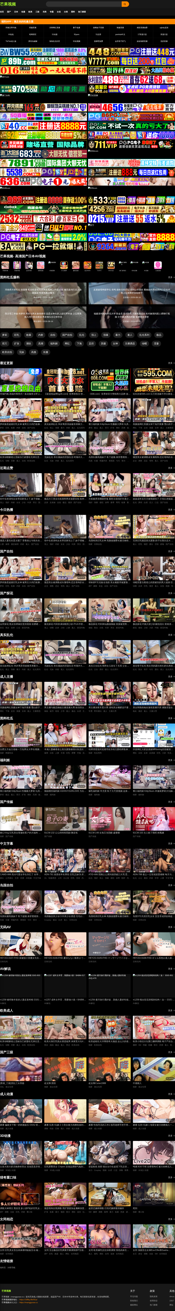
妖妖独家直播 (142, 41)
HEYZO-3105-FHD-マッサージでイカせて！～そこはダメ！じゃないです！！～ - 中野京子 (109, 958)
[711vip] (131, 144)
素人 (129, 335)
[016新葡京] (43, 70)
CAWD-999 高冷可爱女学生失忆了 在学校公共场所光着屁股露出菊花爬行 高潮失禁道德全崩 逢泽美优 (21, 874)
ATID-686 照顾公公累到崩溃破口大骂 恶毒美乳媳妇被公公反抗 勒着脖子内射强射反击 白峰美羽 (110, 874)
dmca (172, 1296)
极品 (158, 335)
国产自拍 (67, 335)
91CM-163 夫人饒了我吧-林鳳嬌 (148, 833)
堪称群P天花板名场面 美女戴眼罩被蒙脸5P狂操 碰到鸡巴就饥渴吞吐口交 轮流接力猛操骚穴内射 (110, 582)
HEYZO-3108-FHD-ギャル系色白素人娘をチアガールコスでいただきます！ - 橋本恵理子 (153, 958)
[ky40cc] (43, 126)
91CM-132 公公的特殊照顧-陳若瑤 (61, 833)
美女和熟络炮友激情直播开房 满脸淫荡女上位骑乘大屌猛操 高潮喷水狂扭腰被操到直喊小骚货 (154, 707)
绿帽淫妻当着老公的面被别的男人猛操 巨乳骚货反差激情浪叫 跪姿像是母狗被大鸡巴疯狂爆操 (154, 582)
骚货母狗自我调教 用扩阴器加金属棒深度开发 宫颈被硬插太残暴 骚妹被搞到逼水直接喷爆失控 (65, 1208)
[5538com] (43, 172)
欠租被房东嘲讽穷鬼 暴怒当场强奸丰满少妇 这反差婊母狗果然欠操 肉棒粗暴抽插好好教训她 (110, 499)
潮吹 (28, 343)
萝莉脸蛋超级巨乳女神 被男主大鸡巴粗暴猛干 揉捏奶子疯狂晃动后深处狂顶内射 (21, 424)
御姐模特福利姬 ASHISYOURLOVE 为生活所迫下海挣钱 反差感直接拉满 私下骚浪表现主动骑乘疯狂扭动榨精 (65, 791)
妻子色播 (76, 28)
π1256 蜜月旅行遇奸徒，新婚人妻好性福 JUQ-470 (108, 1000)
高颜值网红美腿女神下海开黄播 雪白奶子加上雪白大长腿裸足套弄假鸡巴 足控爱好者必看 (154, 424)
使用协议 (154, 1301)
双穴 (4, 343)
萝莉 (4, 335)
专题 (52, 12)
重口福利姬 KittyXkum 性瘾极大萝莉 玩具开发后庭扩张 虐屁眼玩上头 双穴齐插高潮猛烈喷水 (110, 424)
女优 (59, 12)
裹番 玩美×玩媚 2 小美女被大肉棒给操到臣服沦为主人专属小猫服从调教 (65, 1125)
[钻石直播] (131, 181)
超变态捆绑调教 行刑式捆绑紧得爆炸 (106, 1208)
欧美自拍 (7, 352)
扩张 (16, 343)
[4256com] (131, 209)
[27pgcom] (131, 135)
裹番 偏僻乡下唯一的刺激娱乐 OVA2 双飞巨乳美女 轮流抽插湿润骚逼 (20, 1125)
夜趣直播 (32, 28)
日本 (16, 12)
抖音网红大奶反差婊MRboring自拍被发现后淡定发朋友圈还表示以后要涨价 (153, 749)
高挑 (33, 352)
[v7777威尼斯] (131, 61)
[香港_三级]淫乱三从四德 (12, 1083)
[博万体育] (43, 52)
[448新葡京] (131, 52)
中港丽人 (137, 1083)
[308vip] (43, 144)
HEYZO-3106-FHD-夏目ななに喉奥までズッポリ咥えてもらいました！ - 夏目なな (64, 958)
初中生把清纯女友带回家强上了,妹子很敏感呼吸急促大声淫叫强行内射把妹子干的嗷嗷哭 (21, 499)
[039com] (131, 191)
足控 (91, 343)
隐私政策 (154, 1296)
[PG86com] (131, 117)
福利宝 (3, 1267)
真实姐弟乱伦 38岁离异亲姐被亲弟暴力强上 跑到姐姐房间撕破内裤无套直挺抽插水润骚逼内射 (65, 424)
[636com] (43, 181)
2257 (172, 1301)
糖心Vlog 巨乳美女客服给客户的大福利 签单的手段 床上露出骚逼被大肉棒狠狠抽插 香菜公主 (20, 833)
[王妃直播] (131, 98)
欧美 (30, 12)
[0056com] (131, 154)
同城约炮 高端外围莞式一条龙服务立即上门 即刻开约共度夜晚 (21, 394)
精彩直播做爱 (142, 28)
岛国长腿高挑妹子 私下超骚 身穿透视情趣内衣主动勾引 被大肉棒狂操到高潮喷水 (109, 457)
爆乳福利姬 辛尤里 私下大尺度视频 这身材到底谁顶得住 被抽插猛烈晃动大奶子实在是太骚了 (110, 791)
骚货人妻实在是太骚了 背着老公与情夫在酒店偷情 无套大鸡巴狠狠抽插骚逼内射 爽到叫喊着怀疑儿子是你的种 (21, 540)
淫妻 (156, 343)
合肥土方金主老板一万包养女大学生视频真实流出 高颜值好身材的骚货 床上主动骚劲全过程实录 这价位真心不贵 (21, 749)
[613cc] (43, 237)
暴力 (117, 335)
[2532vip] (43, 219)
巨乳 (16, 335)
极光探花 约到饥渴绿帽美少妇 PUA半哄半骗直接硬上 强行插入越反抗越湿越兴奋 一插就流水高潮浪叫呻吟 (64, 624)
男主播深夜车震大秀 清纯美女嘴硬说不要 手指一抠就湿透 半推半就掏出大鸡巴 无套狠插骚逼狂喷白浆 (109, 707)
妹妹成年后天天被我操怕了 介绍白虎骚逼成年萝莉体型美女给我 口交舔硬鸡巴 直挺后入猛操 (154, 499)
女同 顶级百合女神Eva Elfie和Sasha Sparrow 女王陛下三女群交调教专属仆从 (152, 1250)
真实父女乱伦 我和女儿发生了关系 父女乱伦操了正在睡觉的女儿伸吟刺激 (109, 666)
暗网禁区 (32, 34)
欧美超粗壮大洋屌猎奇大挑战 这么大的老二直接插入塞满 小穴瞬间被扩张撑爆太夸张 (110, 1041)
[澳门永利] (43, 98)
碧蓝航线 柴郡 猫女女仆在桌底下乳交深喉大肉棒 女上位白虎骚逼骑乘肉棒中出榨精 (109, 1166)
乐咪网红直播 (54, 28)
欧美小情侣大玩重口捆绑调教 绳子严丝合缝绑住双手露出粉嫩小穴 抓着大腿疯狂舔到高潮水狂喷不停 (154, 1041)
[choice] (43, 209)
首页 (2, 12)
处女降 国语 (50, 1083)
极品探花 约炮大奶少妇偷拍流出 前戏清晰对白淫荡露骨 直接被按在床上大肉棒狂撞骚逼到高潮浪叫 (154, 624)
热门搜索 (82, 12)
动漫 (23, 12)
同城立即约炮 (11, 28)
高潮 (40, 343)
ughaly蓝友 (164, 28)
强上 (93, 335)
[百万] (131, 228)
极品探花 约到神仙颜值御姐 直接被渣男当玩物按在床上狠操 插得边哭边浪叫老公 (109, 624)
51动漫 (54, 34)
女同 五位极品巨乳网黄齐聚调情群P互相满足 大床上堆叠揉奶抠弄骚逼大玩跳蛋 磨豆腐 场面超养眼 (65, 1250)
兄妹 (21, 352)
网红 (67, 343)
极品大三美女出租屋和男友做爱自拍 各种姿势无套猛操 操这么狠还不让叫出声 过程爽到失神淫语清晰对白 (65, 499)
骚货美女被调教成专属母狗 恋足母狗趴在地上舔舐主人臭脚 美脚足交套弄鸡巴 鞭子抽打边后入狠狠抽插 (154, 457)
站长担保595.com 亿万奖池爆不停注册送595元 (152, 394)
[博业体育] (43, 61)
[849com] (43, 228)
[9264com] (131, 246)
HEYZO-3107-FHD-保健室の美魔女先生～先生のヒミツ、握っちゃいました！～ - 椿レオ (20, 958)
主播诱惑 (130, 343)
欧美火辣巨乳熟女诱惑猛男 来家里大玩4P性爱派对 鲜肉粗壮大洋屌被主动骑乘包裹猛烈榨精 (65, 1041)
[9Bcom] (131, 126)
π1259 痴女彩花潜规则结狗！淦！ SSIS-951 (152, 1000)
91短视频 (76, 41)
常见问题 (134, 1296)
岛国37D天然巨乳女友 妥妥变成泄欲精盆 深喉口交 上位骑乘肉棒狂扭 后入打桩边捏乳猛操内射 (153, 916)
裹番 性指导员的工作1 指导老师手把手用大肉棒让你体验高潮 (109, 1125)
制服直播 (120, 28)
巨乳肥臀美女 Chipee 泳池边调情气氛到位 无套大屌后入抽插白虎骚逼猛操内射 (64, 1166)
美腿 (103, 343)
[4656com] (131, 107)
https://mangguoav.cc (28, 1302)
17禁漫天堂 (142, 34)
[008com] (131, 70)
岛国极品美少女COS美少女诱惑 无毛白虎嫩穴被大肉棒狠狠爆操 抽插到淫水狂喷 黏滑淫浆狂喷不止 (64, 916)
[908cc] (131, 89)
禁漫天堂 (164, 34)
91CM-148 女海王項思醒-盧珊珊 (104, 833)
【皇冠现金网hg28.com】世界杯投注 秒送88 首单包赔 (64, 394)
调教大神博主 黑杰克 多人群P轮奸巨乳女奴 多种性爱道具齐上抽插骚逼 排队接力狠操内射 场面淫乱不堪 (21, 1208)
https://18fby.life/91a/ (28, 1299)
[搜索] (125, 4)
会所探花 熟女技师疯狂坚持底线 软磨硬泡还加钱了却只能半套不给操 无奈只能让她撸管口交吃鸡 (21, 624)
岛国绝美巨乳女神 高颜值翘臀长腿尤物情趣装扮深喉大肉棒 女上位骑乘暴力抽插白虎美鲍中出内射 (110, 540)
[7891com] (43, 163)
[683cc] (43, 154)
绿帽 (144, 343)
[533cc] (131, 200)
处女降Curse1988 (97, 1083)
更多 (170, 277)
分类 (66, 12)
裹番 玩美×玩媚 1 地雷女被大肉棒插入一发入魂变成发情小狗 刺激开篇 (153, 1125)
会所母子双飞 (120, 41)
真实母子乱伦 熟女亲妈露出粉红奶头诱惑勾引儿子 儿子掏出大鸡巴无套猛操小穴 (154, 666)
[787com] (43, 89)
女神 (115, 343)
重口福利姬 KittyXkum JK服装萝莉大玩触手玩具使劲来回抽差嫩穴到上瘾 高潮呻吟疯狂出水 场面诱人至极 (154, 791)
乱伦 (81, 335)
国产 (9, 12)
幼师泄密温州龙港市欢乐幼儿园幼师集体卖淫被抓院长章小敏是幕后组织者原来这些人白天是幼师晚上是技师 (109, 749)
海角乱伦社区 (54, 41)
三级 (37, 12)
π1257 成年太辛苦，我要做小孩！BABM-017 (64, 1000)
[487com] (43, 79)
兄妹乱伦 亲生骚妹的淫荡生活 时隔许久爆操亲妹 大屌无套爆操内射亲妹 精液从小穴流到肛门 (64, 457)
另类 (44, 12)
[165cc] (43, 107)
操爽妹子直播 (98, 28)
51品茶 (98, 34)
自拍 (52, 335)
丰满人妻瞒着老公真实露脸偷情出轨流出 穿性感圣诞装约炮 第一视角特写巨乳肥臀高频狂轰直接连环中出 (65, 749)
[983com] (43, 200)
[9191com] (131, 172)
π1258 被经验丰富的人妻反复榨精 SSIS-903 (20, 1000)
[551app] (131, 163)
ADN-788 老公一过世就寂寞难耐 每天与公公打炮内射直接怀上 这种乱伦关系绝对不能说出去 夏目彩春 (154, 874)
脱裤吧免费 (98, 41)
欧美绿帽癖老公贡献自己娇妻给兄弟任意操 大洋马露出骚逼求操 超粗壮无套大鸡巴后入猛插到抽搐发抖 (21, 457)
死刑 (135, 1208)
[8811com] (43, 246)
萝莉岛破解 (32, 41)
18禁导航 (11, 1267)
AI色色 (11, 34)
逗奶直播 (164, 41)
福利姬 (54, 343)
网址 (171, 1305)
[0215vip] (131, 219)
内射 (40, 335)
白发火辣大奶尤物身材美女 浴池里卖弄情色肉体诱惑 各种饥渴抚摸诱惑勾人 (21, 1166)
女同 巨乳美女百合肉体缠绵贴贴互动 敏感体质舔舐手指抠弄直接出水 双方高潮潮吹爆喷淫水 (21, 1250)
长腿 (45, 352)
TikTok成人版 (11, 41)
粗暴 (28, 335)
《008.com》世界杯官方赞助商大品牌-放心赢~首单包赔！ (109, 394)
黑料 (73, 12)
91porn (76, 34)
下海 (79, 343)
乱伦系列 (144, 335)
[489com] (131, 79)
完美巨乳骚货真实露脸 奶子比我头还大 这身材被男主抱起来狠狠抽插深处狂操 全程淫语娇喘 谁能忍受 (154, 540)
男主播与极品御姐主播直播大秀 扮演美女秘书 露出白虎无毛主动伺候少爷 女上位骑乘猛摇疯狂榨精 (65, 707)
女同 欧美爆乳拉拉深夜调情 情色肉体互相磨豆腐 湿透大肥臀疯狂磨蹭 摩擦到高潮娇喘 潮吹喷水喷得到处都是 (109, 1250)
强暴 (105, 335)
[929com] (43, 135)
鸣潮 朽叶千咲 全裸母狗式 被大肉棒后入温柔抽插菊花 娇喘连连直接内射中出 (153, 1166)
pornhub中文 (120, 34)
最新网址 (134, 1305)
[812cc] (131, 237)
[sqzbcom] (43, 117)
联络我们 (134, 1301)
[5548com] (43, 191)
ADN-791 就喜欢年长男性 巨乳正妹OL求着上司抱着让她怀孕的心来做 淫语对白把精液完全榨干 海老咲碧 (65, 874)
